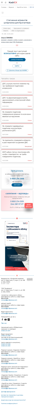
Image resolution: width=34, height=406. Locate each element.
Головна (3, 7)
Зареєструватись (17, 59)
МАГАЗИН (17, 185)
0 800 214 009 (17, 201)
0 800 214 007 (5, 330)
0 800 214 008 (5, 335)
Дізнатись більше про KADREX (18, 70)
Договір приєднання (8, 391)
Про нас (4, 323)
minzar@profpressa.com (9, 300)
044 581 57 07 (17, 204)
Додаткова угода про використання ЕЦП (13, 400)
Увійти (17, 66)
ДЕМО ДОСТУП (29, 205)
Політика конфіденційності (9, 403)
